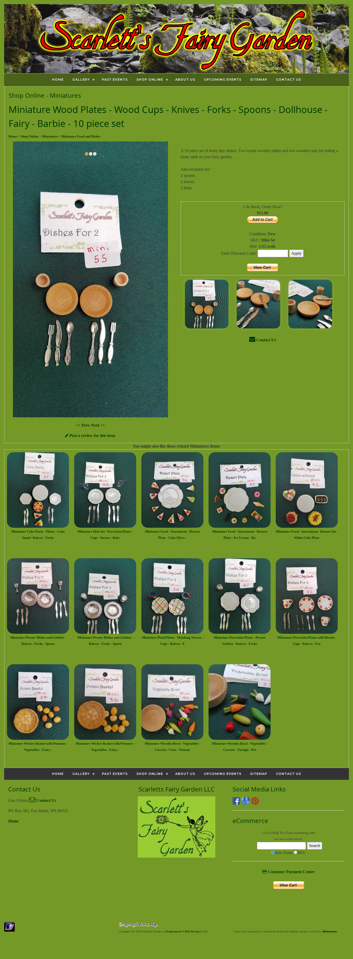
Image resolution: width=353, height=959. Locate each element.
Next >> (98, 425)
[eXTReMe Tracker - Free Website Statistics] (9, 929)
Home (13, 821)
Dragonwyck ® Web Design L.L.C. (187, 931)
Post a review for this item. (92, 435)
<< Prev (83, 425)
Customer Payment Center (291, 872)
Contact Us (265, 340)
